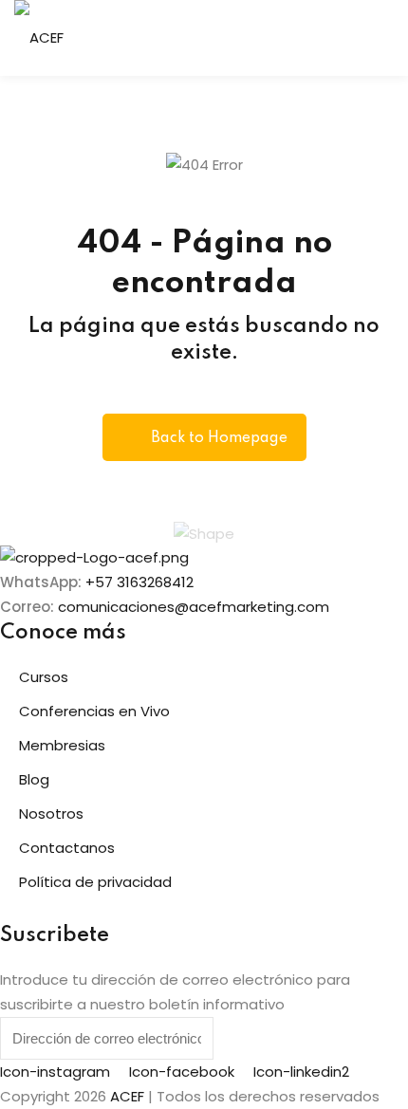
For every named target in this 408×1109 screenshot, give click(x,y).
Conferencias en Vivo (94, 711)
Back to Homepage (219, 438)
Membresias (62, 745)
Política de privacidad (95, 882)
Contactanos (67, 848)
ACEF (127, 1096)
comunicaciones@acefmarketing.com (193, 607)
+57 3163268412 (139, 582)
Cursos (43, 677)
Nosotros (51, 813)
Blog (34, 779)
